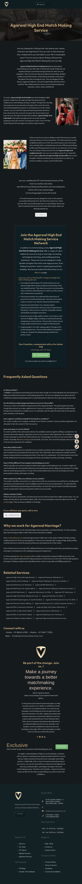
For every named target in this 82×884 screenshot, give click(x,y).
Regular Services (24, 853)
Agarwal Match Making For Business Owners (56, 588)
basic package (24, 439)
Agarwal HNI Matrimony (15, 592)
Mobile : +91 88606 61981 (17, 632)
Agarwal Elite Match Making (17, 581)
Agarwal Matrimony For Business (19, 585)
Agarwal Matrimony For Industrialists (20, 588)
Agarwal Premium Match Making (18, 603)
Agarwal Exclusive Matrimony (47, 611)
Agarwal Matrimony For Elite (39, 592)
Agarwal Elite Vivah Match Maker (19, 615)
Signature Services (25, 857)
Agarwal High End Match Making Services (22, 596)
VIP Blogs (22, 868)
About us (38, 272)
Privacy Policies (50, 862)
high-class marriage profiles (25, 556)
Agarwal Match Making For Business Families (49, 581)
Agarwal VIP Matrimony (64, 592)
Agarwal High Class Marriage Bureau (20, 577)
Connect (20, 814)
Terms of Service (51, 865)
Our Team (22, 847)
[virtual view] (77, 441)
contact (6, 502)
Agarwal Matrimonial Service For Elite (60, 600)
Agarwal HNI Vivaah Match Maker (19, 611)
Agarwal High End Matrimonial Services (51, 618)
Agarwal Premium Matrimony (49, 577)
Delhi (5, 530)
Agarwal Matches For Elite (52, 596)
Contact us (42, 215)
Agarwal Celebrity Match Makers (19, 618)
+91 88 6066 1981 (13, 515)
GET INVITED (62, 747)
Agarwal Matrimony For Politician (49, 615)
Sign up (41, 4)
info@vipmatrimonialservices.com (27, 636)
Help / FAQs (49, 844)
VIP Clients (22, 850)
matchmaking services (15, 538)
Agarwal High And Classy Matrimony (51, 607)
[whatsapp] (77, 436)
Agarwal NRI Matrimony (44, 585)
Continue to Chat (42, 355)
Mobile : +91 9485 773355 (41, 632)
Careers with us (50, 850)
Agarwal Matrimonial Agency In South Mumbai (24, 600)
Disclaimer (49, 868)
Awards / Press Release (27, 872)
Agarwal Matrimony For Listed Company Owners (54, 603)
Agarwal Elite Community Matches (19, 607)
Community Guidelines (52, 872)
